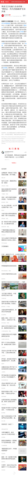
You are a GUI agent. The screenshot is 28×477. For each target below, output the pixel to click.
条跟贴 (13, 163)
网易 (2, 2)
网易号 (7, 2)
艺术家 (22, 32)
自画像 (5, 68)
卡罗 (2, 43)
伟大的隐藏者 (5, 23)
